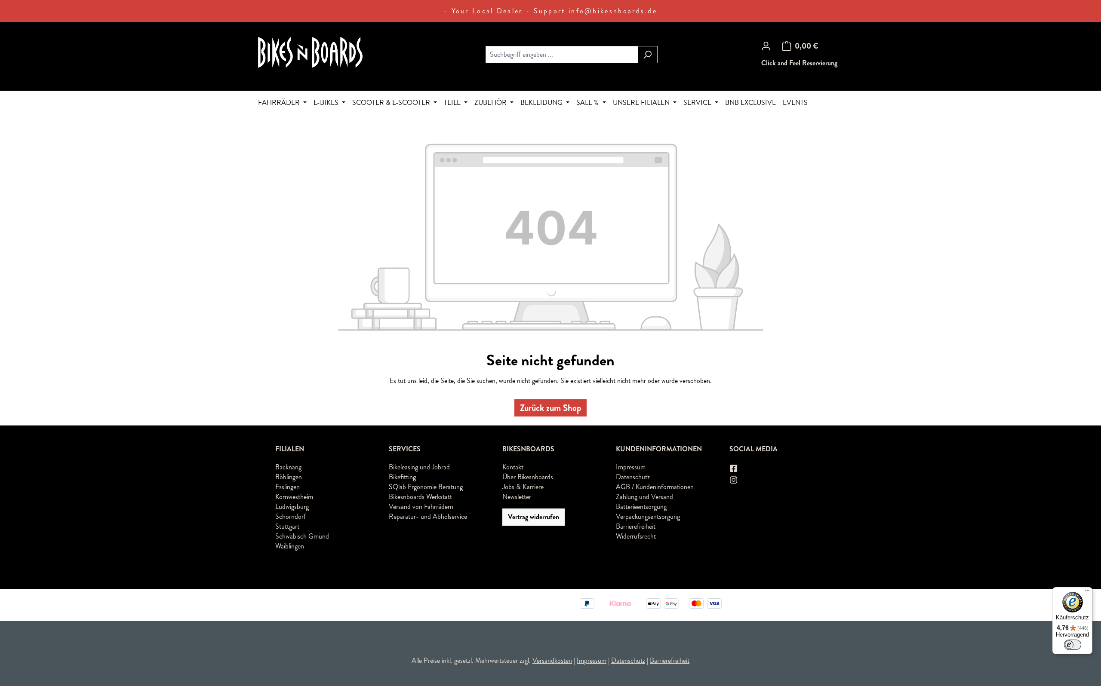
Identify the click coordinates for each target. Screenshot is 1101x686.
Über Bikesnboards (527, 477)
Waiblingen (289, 546)
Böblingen (288, 477)
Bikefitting (402, 477)
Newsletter (516, 497)
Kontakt (512, 467)
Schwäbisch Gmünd (302, 536)
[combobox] (562, 54)
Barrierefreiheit (635, 526)
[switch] (1072, 645)
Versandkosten (552, 660)
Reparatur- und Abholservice (428, 516)
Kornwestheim (294, 497)
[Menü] (1087, 592)
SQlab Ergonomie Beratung (426, 487)
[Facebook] (734, 469)
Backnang (288, 467)
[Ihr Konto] (766, 46)
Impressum (631, 467)
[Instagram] (734, 480)
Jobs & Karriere (523, 487)
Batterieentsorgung (641, 506)
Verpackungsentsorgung (648, 516)
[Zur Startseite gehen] (322, 52)
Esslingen (287, 487)
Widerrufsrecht (636, 536)
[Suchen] (647, 54)
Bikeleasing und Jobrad (419, 467)
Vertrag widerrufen (533, 517)
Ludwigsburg (292, 506)
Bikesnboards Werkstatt (420, 497)
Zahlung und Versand (644, 497)
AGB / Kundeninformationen (655, 487)
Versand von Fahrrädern (421, 506)
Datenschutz (633, 477)
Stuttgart (287, 526)
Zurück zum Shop (550, 407)
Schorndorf (290, 516)
